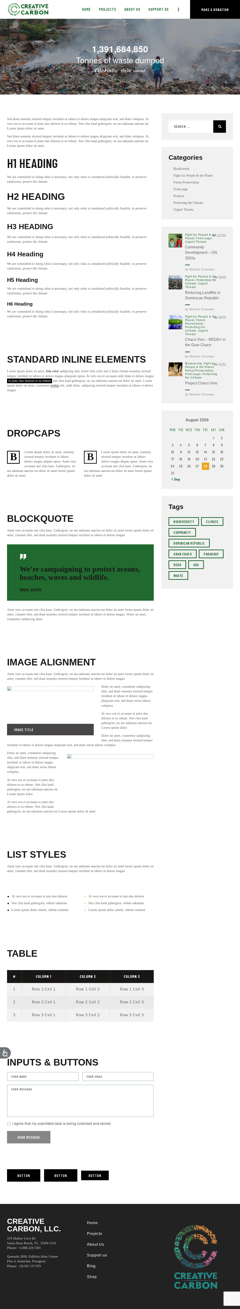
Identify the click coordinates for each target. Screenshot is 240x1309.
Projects (178, 196)
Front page (180, 189)
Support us (97, 1255)
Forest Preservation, (195, 322)
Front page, (204, 238)
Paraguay (211, 554)
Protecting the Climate (188, 203)
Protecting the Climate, (195, 329)
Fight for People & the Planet (193, 175)
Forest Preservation (186, 182)
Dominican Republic (189, 543)
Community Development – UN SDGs (201, 252)
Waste (178, 575)
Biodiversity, (194, 363)
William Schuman (201, 269)
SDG (196, 564)
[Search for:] (197, 127)
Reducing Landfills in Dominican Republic (202, 295)
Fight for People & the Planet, (200, 365)
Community (182, 532)
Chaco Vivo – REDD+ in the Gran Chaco (205, 342)
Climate (212, 521)
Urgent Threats (183, 209)
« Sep (176, 479)
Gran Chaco (182, 554)
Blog (91, 1266)
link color (52, 371)
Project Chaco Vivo (201, 383)
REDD (177, 564)
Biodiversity (181, 169)
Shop (92, 1277)
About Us (95, 1244)
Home (92, 1223)
